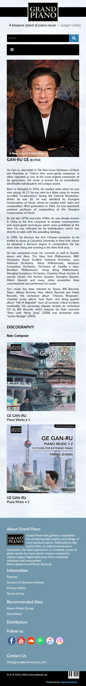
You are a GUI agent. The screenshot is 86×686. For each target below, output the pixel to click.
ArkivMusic (14, 614)
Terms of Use (15, 593)
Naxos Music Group (20, 608)
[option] (45, 25)
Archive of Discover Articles (25, 582)
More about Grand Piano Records (29, 564)
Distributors (17, 622)
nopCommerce (68, 682)
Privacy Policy (16, 588)
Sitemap (12, 576)
